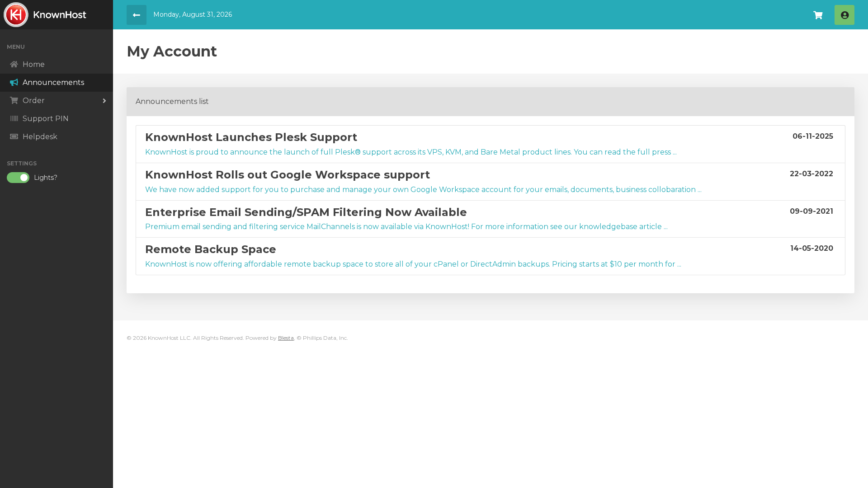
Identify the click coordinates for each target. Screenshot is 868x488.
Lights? (45, 178)
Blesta (286, 337)
